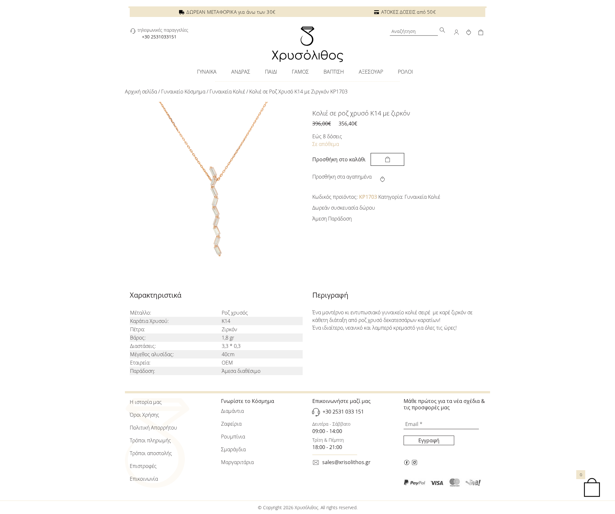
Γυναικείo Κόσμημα (183, 91)
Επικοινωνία (144, 478)
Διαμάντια (232, 410)
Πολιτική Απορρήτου (153, 427)
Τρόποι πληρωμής (150, 440)
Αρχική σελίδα (141, 91)
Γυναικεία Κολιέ (227, 91)
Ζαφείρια (231, 423)
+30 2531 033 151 (343, 411)
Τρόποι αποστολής (151, 453)
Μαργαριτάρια (237, 462)
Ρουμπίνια (233, 436)
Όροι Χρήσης (144, 414)
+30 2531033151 (159, 37)
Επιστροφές (143, 466)
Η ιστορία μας (146, 402)
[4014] (387, 159)
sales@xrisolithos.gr (346, 462)
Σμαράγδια (233, 449)
